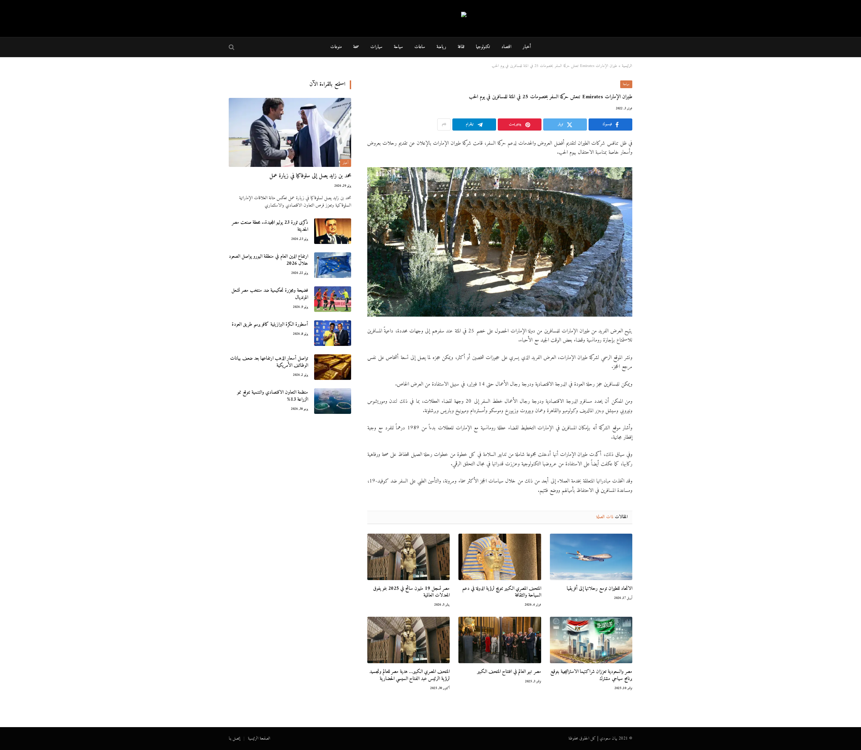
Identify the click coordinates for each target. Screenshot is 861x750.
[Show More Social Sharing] (444, 124)
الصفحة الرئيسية (259, 738)
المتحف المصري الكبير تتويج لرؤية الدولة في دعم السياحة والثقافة (501, 592)
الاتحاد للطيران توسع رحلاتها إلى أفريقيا (599, 588)
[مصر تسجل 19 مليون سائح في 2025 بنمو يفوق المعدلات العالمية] (408, 557)
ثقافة (461, 47)
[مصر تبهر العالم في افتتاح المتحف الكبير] (499, 640)
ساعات (419, 47)
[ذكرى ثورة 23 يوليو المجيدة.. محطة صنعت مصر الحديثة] (332, 231)
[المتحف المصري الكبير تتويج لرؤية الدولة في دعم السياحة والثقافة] (499, 557)
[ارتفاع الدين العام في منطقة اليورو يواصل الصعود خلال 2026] (332, 265)
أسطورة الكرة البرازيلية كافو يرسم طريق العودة (270, 324)
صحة (356, 47)
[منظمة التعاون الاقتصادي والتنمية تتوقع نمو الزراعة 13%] (332, 401)
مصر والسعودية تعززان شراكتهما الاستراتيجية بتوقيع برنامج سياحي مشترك (591, 675)
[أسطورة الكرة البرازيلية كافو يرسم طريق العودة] (332, 333)
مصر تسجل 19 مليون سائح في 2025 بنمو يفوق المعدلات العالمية (411, 592)
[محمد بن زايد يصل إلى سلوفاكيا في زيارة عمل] (290, 132)
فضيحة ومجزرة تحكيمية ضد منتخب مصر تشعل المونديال (269, 294)
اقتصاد (506, 47)
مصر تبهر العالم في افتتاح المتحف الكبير (509, 672)
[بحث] (232, 47)
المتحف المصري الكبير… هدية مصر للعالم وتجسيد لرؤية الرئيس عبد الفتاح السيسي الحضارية (409, 675)
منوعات (336, 47)
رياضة (441, 47)
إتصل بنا (234, 738)
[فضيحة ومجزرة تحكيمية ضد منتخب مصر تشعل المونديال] (332, 299)
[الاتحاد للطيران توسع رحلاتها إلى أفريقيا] (591, 557)
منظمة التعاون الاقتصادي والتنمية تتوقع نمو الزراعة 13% (272, 396)
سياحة (398, 47)
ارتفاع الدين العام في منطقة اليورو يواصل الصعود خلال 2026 (268, 260)
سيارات (376, 47)
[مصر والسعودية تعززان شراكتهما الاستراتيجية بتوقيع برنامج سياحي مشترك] (591, 640)
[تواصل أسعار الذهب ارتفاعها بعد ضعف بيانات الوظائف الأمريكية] (332, 367)
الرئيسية (627, 66)
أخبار (527, 47)
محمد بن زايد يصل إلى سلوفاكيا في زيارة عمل (310, 176)
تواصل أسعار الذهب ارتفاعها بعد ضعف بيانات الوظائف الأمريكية (269, 362)
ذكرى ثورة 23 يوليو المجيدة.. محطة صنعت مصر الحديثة (270, 226)
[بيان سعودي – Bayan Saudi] (430, 18)
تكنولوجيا (483, 47)
